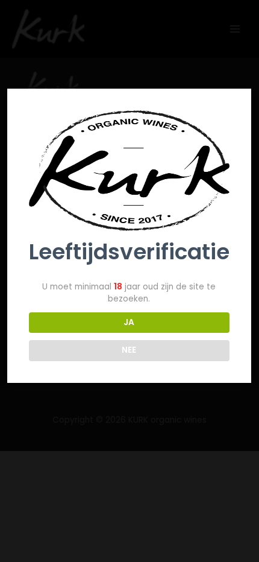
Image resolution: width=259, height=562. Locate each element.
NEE (129, 350)
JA (128, 322)
